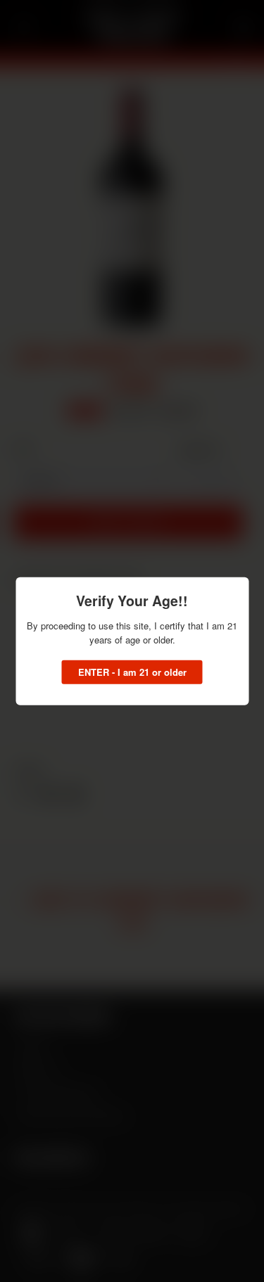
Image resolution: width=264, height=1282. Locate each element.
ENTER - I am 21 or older (132, 672)
